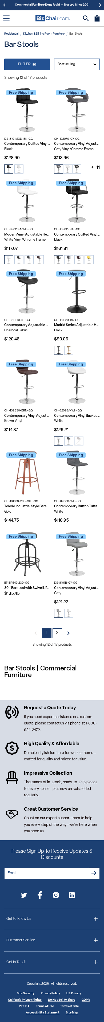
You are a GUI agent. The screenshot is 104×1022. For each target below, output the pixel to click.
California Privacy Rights (25, 1000)
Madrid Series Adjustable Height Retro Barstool (77, 325)
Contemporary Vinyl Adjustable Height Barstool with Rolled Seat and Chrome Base (77, 588)
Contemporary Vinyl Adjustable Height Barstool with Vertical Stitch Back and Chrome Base (27, 416)
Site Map (72, 1012)
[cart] (97, 21)
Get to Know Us (18, 919)
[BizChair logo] (52, 18)
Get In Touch (16, 962)
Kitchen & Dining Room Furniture (44, 33)
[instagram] (56, 896)
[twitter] (24, 896)
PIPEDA (24, 1006)
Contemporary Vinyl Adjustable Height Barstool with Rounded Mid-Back (77, 144)
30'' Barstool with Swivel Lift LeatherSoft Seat (27, 588)
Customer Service (20, 940)
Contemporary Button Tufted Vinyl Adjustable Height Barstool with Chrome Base (77, 506)
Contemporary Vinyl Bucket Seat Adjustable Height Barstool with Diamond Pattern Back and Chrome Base (77, 416)
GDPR (86, 1000)
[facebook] (40, 896)
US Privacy (73, 993)
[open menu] (6, 18)
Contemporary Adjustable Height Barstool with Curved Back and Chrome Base (27, 325)
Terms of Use (45, 1006)
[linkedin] (72, 896)
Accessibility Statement (42, 1012)
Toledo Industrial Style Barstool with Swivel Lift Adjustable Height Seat (27, 506)
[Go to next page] (68, 633)
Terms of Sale (69, 1006)
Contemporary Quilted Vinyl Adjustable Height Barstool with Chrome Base (27, 144)
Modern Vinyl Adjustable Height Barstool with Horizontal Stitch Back (27, 234)
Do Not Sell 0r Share (61, 1000)
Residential (11, 33)
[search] (86, 18)
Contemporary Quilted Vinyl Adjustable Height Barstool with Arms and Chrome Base (77, 234)
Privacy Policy (50, 993)
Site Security (25, 993)
